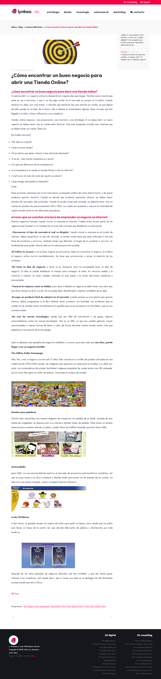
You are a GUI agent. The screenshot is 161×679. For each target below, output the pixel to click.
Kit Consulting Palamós (143, 641)
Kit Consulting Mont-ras (143, 664)
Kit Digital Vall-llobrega (107, 657)
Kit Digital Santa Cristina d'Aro (105, 670)
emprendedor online (58, 606)
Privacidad (18, 656)
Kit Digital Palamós (109, 641)
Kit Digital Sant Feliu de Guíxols (104, 667)
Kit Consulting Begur (144, 660)
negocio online (77, 606)
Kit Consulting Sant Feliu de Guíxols (139, 667)
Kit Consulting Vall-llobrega (142, 657)
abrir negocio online (31, 606)
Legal (11, 656)
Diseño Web (135, 52)
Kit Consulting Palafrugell (143, 647)
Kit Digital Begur (110, 660)
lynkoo (14, 27)
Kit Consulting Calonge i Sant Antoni (138, 644)
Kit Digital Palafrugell (108, 647)
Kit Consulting (130, 2)
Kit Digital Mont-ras (109, 664)
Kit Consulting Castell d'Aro (142, 654)
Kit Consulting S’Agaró (144, 673)
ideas (69, 606)
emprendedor (45, 606)
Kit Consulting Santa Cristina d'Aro (139, 670)
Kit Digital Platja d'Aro (108, 651)
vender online (100, 606)
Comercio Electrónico (34, 27)
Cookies (27, 656)
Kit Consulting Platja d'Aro (142, 651)
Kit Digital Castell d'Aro (107, 654)
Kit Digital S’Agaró (109, 673)
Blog (21, 27)
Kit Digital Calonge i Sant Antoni (104, 644)
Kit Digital (145, 2)
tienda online (89, 606)
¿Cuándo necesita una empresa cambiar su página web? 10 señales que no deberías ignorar (133, 57)
